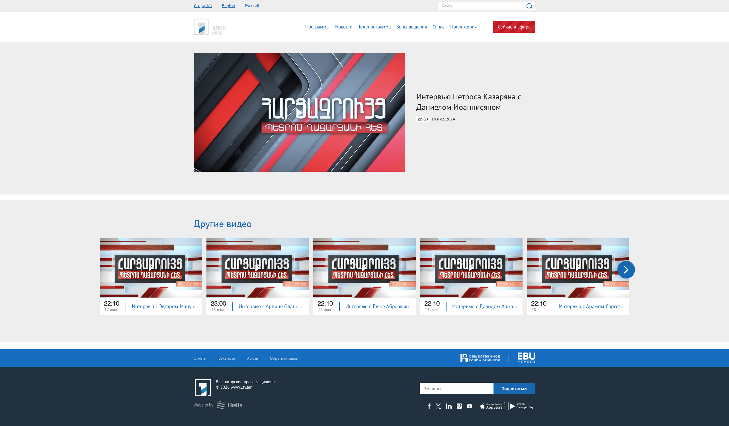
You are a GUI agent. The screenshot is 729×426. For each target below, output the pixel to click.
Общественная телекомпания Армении (227, 27)
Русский (252, 5)
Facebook (429, 406)
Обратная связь (284, 358)
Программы (317, 27)
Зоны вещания (411, 27)
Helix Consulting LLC (218, 405)
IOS (491, 406)
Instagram (459, 406)
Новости (344, 27)
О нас (439, 27)
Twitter (438, 406)
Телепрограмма (374, 27)
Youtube (469, 406)
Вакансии (226, 358)
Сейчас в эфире (514, 27)
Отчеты (200, 358)
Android (521, 406)
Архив (252, 358)
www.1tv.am (241, 387)
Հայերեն (203, 5)
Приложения (463, 27)
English (228, 5)
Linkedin (449, 406)
